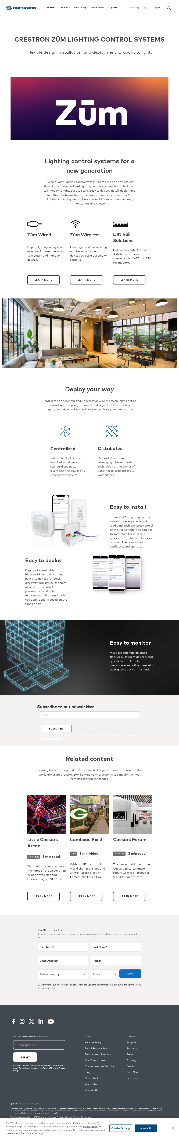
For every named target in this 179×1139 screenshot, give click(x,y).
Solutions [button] (50, 8)
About (88, 1036)
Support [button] (112, 8)
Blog (87, 1072)
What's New (97, 8)
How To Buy (80, 8)
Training (131, 1060)
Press (130, 1054)
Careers (131, 1036)
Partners (132, 1048)
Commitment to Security (99, 1066)
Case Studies (93, 1077)
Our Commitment (95, 1060)
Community (134, 8)
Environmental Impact (98, 1054)
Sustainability (93, 1042)
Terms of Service (80, 1117)
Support (131, 1042)
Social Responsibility (97, 1048)
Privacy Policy (48, 988)
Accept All (145, 1128)
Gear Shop (133, 1072)
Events (130, 1066)
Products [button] (65, 8)
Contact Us (91, 1089)
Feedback (132, 1077)
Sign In (146, 8)
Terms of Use (134, 985)
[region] (89, 1128)
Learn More (43, 279)
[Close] (173, 1128)
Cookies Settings (120, 1128)
